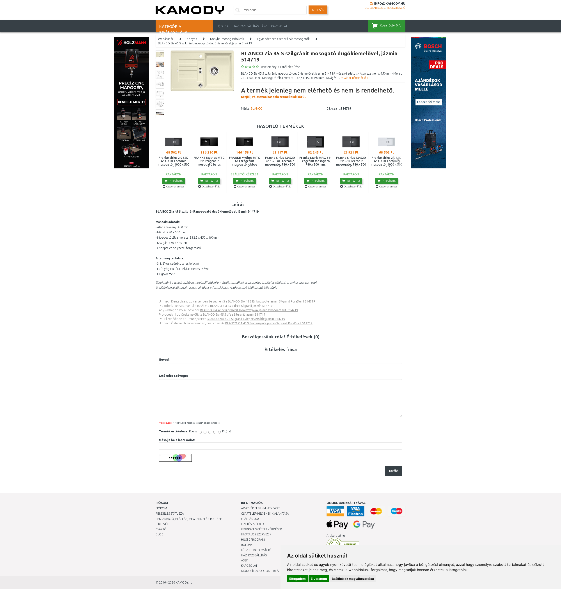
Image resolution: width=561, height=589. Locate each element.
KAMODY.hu (184, 582)
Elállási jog (250, 519)
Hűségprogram (253, 539)
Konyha (192, 39)
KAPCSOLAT (279, 26)
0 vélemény (269, 67)
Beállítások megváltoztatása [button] (353, 578)
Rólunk (246, 545)
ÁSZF (264, 26)
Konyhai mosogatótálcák (227, 39)
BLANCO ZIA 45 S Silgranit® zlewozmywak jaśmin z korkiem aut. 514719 (249, 310)
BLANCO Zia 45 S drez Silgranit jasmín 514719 (241, 306)
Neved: (164, 359)
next (398, 161)
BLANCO (257, 108)
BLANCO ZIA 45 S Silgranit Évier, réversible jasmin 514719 (246, 319)
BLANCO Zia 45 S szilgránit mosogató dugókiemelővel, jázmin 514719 (205, 43)
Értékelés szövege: (173, 376)
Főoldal (223, 26)
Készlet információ (256, 550)
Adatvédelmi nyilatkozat (260, 508)
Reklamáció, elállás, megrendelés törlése (189, 519)
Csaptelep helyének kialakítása (265, 513)
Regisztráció (396, 7)
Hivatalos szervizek (256, 534)
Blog (159, 534)
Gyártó (161, 529)
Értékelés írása (290, 67)
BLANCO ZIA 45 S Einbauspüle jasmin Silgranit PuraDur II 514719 (271, 301)
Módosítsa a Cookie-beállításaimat (268, 571)
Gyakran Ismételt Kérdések (261, 529)
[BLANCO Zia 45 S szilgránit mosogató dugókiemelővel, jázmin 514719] (202, 70)
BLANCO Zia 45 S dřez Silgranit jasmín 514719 (234, 314)
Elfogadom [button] (297, 578)
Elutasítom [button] (319, 578)
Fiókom (161, 508)
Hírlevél (162, 524)
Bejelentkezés (375, 7)
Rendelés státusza (170, 513)
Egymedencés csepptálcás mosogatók (283, 39)
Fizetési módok (252, 524)
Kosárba (176, 180)
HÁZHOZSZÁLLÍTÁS (246, 26)
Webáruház (166, 39)
